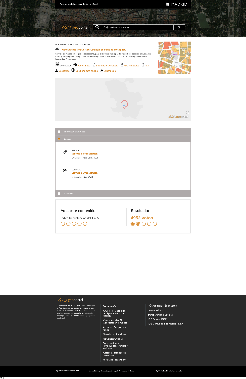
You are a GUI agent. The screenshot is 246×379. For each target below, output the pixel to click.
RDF (147, 65)
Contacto (68, 193)
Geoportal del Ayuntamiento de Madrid (79, 4)
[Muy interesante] (79, 222)
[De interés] (74, 222)
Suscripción (109, 71)
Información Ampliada (107, 65)
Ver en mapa (83, 65)
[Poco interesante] (68, 222)
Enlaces (67, 138)
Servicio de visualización (85, 153)
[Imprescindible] (85, 222)
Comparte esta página (86, 71)
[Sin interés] (63, 222)
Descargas (63, 71)
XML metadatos (131, 65)
